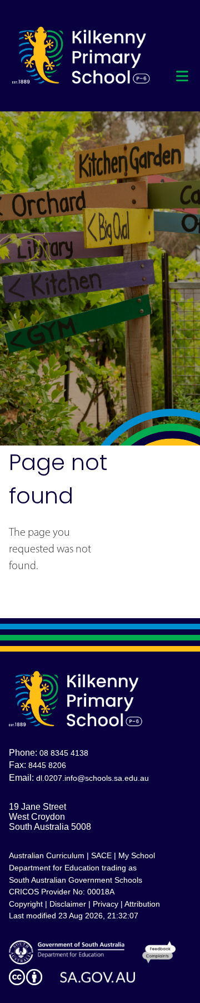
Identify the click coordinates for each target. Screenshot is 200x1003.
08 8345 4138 (63, 752)
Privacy (105, 903)
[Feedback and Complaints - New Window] (158, 952)
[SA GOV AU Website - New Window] (97, 977)
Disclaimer (67, 903)
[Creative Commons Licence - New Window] (25, 977)
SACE (101, 855)
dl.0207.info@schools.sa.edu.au (92, 778)
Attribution (142, 903)
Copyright (26, 903)
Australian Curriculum (46, 855)
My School (136, 855)
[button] (182, 77)
